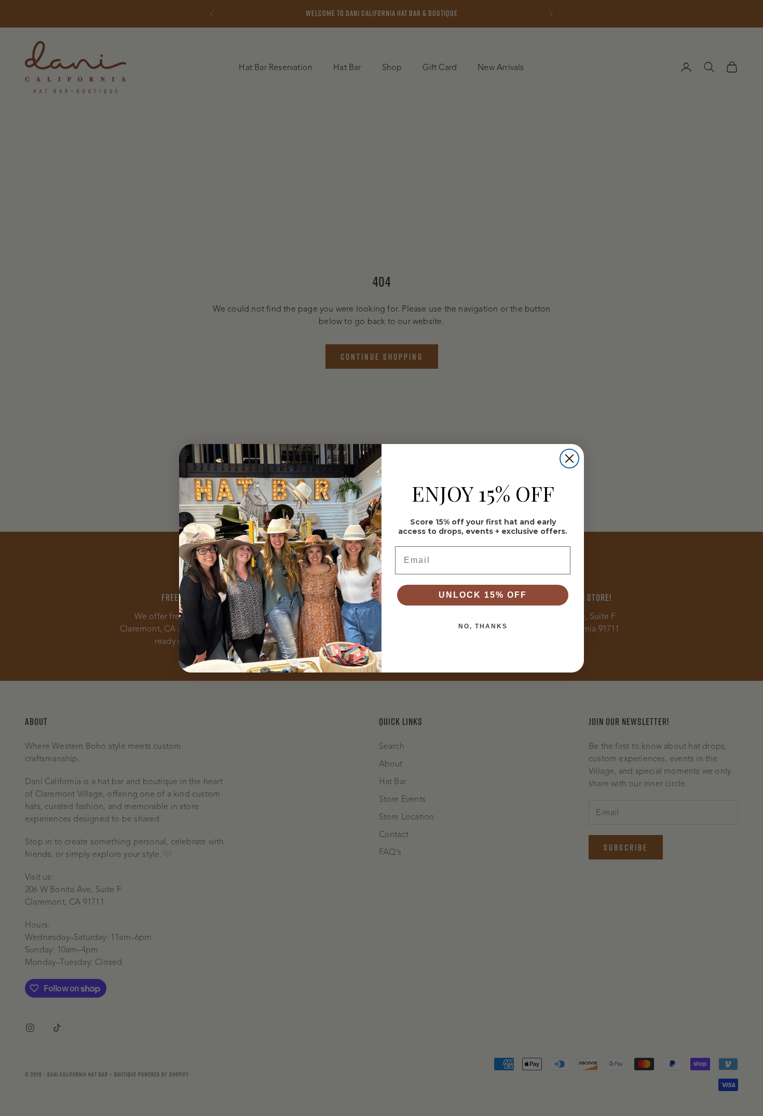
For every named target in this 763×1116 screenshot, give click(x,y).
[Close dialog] (569, 458)
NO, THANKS (483, 626)
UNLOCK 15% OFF (483, 594)
